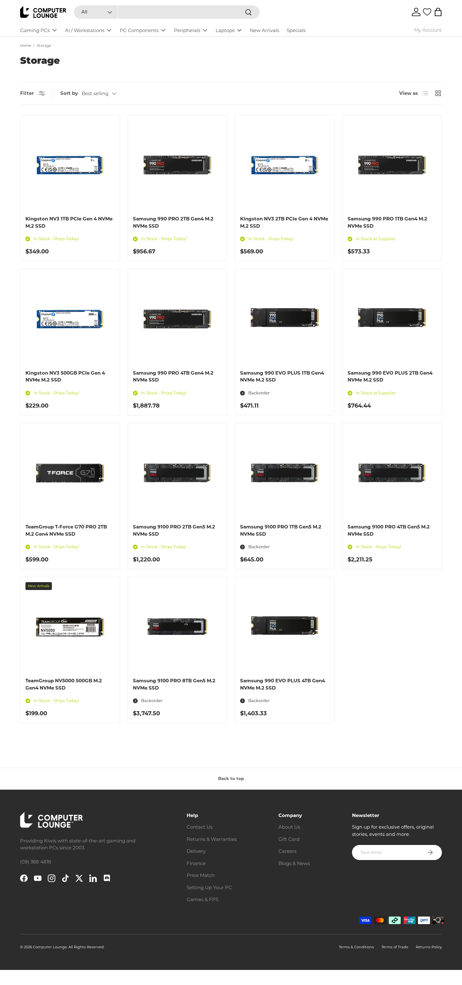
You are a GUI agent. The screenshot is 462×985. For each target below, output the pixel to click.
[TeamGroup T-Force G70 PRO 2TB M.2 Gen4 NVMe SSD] (70, 472)
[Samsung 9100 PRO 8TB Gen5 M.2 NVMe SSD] (177, 626)
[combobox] (166, 12)
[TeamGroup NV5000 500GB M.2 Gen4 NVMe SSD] (70, 626)
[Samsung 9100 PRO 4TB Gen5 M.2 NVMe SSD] (392, 472)
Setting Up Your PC (209, 887)
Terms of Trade (395, 947)
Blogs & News (294, 863)
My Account (428, 30)
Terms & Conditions (356, 947)
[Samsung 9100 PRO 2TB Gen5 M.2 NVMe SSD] (177, 472)
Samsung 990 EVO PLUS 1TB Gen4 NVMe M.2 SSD (282, 376)
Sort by (69, 93)
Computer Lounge (50, 947)
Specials (296, 30)
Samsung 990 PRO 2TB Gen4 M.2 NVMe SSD (173, 222)
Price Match (201, 875)
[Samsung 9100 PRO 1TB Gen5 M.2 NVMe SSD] (284, 472)
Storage (44, 45)
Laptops (225, 30)
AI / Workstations (84, 30)
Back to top (231, 778)
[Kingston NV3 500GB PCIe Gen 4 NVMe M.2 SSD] (70, 318)
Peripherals (187, 30)
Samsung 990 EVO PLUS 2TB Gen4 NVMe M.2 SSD (390, 376)
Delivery (196, 851)
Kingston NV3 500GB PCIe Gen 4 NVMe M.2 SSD (65, 376)
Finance (196, 863)
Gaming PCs (35, 30)
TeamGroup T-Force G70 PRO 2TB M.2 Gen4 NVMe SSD (66, 530)
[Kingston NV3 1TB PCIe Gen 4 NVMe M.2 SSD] (70, 164)
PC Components (139, 30)
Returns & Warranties (212, 839)
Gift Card (289, 839)
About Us (289, 827)
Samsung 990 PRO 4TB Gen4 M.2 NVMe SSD (173, 376)
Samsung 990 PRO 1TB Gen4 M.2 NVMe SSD (387, 222)
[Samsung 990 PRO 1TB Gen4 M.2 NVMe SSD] (392, 164)
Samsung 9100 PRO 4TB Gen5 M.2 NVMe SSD (389, 530)
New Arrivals (264, 30)
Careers (287, 851)
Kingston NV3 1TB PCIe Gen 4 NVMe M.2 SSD (69, 222)
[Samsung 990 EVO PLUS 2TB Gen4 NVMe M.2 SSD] (392, 318)
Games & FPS (202, 899)
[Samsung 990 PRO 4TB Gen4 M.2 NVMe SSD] (177, 318)
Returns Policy (429, 947)
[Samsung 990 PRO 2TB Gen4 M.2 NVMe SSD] (177, 164)
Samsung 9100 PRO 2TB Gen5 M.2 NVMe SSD (174, 530)
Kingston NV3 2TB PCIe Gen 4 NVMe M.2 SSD (284, 222)
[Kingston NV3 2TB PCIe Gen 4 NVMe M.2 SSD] (284, 164)
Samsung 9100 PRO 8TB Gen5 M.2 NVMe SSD (174, 684)
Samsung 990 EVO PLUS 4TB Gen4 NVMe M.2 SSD (282, 684)
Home (25, 45)
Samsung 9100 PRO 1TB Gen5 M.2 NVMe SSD (280, 530)
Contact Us (199, 827)
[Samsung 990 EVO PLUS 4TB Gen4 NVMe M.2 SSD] (284, 626)
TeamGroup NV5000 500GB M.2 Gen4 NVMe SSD (63, 684)
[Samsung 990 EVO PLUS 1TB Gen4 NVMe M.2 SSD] (284, 318)
